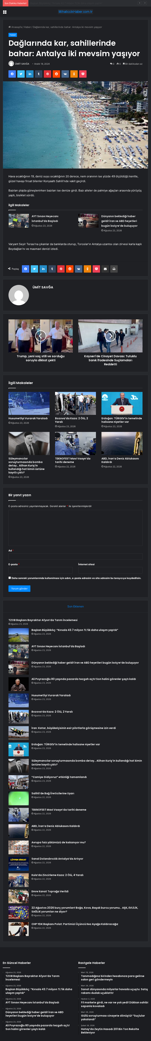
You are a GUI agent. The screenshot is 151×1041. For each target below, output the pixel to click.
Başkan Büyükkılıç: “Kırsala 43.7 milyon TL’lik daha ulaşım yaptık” (74, 630)
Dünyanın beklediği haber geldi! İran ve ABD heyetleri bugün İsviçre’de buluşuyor (119, 221)
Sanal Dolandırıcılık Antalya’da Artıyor (57, 859)
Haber (27, 27)
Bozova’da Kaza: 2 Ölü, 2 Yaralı (71, 420)
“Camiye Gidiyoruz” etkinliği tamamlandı (59, 777)
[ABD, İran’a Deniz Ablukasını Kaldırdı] (122, 443)
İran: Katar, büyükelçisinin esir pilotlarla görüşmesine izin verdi (73, 728)
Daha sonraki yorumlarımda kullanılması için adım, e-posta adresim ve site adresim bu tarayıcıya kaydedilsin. (76, 578)
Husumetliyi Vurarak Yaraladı (28, 418)
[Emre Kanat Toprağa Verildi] (18, 896)
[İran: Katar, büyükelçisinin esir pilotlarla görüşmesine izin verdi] (18, 733)
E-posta (14, 564)
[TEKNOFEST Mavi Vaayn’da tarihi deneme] (75, 443)
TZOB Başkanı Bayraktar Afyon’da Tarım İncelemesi (43, 620)
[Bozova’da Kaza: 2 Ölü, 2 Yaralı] (75, 403)
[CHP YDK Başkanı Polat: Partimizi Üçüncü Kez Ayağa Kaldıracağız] (18, 929)
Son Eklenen (75, 606)
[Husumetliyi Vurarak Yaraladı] (29, 403)
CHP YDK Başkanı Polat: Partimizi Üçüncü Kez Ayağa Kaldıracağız (74, 924)
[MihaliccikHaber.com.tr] (75, 11)
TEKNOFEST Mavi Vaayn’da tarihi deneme (72, 460)
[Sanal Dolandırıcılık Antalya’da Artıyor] (18, 864)
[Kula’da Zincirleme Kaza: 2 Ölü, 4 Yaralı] (18, 880)
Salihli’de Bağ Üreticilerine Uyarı (52, 793)
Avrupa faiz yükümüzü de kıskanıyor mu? (58, 842)
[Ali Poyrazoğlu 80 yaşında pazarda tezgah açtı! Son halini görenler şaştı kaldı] (18, 684)
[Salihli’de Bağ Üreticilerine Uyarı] (18, 798)
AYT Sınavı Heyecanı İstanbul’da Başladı (52, 3)
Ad (11, 550)
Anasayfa (16, 27)
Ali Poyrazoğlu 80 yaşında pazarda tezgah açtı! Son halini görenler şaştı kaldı (83, 679)
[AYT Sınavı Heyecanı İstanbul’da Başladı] (19, 221)
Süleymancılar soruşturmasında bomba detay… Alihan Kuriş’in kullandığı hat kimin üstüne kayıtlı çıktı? (26, 465)
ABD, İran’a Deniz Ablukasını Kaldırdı (120, 460)
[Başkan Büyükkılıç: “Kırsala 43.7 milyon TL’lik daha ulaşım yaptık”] (18, 635)
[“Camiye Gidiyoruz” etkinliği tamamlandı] (18, 782)
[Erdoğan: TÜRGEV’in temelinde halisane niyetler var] (122, 403)
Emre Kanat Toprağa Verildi (50, 891)
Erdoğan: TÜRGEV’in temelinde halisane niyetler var (121, 420)
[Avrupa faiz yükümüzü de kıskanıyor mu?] (18, 847)
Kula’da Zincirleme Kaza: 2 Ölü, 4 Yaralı (57, 875)
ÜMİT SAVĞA (22, 63)
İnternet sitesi (86, 564)
